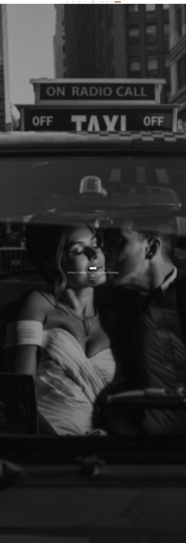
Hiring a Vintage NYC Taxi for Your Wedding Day (93, 274)
